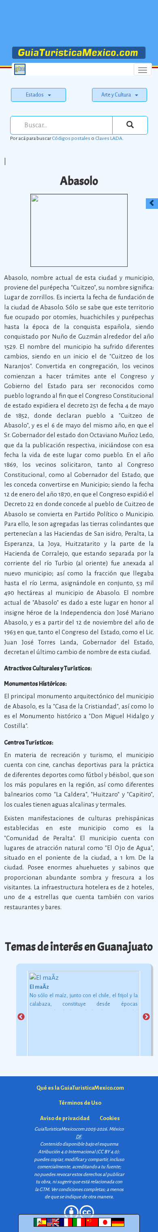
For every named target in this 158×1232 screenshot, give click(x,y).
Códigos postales (71, 138)
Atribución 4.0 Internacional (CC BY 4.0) (78, 1152)
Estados (35, 95)
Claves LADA (108, 138)
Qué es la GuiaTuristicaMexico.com (80, 1088)
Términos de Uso (80, 1103)
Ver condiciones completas (78, 1189)
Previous (21, 1017)
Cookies (110, 1118)
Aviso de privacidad (65, 1118)
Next (146, 1017)
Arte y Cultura (116, 95)
